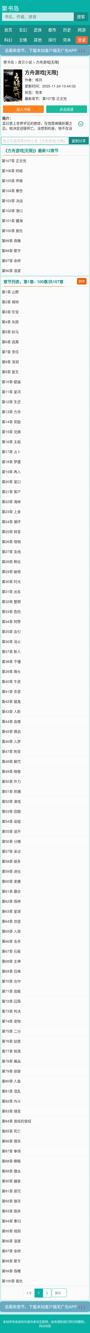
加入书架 (23, 109)
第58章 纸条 (11, 861)
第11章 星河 (11, 391)
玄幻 (23, 30)
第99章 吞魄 (11, 240)
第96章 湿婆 (11, 270)
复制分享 (79, 140)
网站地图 (45, 1326)
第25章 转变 (11, 531)
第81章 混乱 (11, 1090)
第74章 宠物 (11, 1021)
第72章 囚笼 (11, 1001)
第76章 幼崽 (11, 1041)
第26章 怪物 (11, 541)
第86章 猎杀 (11, 1140)
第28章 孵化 (11, 561)
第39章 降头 (11, 671)
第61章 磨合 (11, 891)
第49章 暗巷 (11, 771)
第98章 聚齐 (11, 250)
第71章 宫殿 (11, 991)
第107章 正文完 (54, 98)
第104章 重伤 (12, 190)
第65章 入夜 (11, 931)
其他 (38, 40)
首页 (8, 30)
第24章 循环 (11, 521)
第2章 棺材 (10, 301)
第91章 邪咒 (11, 1190)
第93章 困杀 (11, 1210)
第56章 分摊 (11, 841)
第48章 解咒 (11, 761)
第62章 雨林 (11, 901)
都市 (52, 30)
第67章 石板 (11, 951)
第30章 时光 (11, 581)
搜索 (81, 16)
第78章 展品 (11, 1061)
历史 (67, 30)
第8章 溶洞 (10, 361)
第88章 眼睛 (11, 1160)
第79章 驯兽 (11, 1070)
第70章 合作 (11, 981)
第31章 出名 (11, 591)
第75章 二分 (11, 1031)
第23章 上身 (11, 511)
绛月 (38, 79)
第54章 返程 (11, 821)
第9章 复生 (10, 371)
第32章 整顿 (11, 601)
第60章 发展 (11, 881)
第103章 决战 (12, 200)
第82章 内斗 (11, 1100)
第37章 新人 (11, 651)
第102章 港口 (12, 210)
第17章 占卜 (11, 451)
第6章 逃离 (10, 341)
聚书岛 (10, 8)
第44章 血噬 (11, 721)
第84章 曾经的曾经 (16, 1120)
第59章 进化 (11, 871)
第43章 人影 (11, 711)
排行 (52, 40)
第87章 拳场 (11, 1150)
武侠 (38, 30)
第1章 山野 (10, 291)
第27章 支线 (11, 551)
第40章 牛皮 (11, 681)
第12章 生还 (11, 401)
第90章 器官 (11, 1180)
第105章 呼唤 (12, 180)
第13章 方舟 (11, 411)
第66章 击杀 (11, 941)
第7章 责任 (10, 351)
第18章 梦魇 (11, 461)
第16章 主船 (11, 441)
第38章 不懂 (11, 661)
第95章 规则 (11, 1230)
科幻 (8, 40)
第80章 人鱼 (11, 1080)
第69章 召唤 (11, 971)
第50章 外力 (11, 781)
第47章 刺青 (11, 751)
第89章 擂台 (11, 1170)
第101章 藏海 (12, 220)
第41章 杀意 (11, 691)
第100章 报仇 (12, 230)
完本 (67, 40)
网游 (82, 30)
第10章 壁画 (11, 381)
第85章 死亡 (11, 1130)
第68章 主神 (11, 961)
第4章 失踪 (10, 321)
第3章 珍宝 (10, 311)
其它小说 (25, 61)
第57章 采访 (11, 851)
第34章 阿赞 (11, 621)
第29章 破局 (11, 571)
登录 (82, 40)
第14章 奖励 (11, 421)
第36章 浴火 (11, 641)
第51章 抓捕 (11, 791)
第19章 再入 (11, 471)
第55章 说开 (11, 831)
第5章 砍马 (10, 331)
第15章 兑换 (11, 431)
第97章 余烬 (11, 260)
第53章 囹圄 (11, 811)
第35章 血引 (11, 631)
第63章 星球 (11, 911)
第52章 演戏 (11, 801)
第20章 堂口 (11, 481)
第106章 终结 (12, 170)
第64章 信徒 (11, 921)
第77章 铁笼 (11, 1051)
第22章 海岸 (11, 501)
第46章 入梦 (11, 741)
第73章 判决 (11, 1011)
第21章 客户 (11, 491)
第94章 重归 (11, 1220)
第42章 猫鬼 (11, 701)
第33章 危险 (11, 611)
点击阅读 (67, 109)
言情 (23, 40)
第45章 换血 (11, 731)
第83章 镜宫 (11, 1110)
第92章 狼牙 (11, 1200)
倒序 (81, 281)
